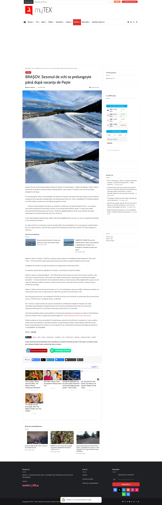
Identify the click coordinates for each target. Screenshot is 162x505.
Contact (24, 481)
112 (37, 22)
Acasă (28, 68)
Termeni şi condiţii (87, 479)
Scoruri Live (109, 236)
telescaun (77, 337)
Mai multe (85, 22)
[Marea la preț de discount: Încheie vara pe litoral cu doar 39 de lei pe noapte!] (30, 242)
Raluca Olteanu (31, 87)
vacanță (93, 337)
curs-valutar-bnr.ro (115, 150)
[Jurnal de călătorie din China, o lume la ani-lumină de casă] (36, 437)
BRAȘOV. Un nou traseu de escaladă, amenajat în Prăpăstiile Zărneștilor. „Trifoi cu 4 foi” (61, 447)
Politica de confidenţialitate (90, 483)
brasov (34, 337)
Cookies (84, 475)
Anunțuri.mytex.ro (98, 22)
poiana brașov (50, 337)
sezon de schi (69, 337)
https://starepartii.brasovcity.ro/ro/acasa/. (77, 315)
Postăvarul (57, 337)
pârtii (39, 337)
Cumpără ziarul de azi (130, 1)
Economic (59, 22)
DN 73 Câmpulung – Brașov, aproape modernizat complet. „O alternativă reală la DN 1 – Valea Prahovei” (122, 182)
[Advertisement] (81, 40)
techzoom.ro (71, 390)
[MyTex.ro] (40, 10)
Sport (43, 22)
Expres (68, 22)
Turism (76, 22)
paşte (43, 337)
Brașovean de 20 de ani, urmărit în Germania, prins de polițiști (52, 2)
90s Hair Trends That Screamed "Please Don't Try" (53, 384)
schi (63, 337)
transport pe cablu (85, 337)
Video (117, 1)
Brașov (30, 22)
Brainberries (34, 390)
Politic (50, 22)
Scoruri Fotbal (110, 240)
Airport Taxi (109, 238)
